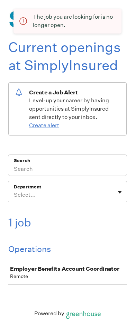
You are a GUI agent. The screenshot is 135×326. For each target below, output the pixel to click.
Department (27, 187)
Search (22, 161)
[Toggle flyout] (120, 192)
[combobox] (14, 195)
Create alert (44, 125)
